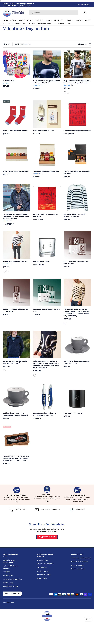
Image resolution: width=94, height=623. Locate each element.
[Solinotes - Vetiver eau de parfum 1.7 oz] (47, 292)
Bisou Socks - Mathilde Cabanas (15, 131)
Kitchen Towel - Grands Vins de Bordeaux (45, 215)
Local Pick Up (42, 567)
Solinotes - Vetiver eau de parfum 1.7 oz (46, 310)
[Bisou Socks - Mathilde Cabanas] (16, 114)
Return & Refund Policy (45, 564)
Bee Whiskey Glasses (41, 261)
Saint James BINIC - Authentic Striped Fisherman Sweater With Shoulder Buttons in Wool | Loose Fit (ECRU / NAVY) (76, 312)
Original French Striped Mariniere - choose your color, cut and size (77, 82)
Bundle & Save (20, 24)
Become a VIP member (79, 561)
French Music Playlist (10, 586)
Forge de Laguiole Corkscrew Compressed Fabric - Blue (44, 414)
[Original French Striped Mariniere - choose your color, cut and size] (77, 64)
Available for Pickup (44, 24)
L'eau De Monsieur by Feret (43, 131)
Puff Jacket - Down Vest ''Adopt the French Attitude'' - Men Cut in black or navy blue (16, 216)
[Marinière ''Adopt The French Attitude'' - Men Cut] (77, 197)
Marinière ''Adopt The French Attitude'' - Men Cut (75, 215)
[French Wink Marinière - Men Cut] (16, 245)
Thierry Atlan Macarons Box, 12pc (46, 171)
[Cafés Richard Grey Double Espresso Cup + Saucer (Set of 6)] (16, 396)
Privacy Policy (42, 578)
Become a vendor (77, 565)
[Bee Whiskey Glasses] (47, 245)
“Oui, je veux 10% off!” (47, 537)
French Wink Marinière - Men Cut (15, 261)
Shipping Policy (42, 560)
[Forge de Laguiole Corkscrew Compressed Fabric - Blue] (47, 396)
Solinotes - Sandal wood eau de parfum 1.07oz (76, 262)
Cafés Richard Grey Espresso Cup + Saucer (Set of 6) (77, 362)
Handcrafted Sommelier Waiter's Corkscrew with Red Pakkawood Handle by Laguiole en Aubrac (16, 458)
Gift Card (6, 572)
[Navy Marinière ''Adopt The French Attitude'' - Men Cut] (47, 64)
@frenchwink (80, 509)
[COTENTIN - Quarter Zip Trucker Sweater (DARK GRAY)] (16, 344)
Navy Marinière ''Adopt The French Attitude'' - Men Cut (46, 82)
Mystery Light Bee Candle (73, 413)
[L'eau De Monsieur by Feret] (47, 114)
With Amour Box (9, 81)
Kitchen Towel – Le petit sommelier (77, 131)
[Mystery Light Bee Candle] (77, 396)
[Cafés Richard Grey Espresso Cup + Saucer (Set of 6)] (77, 344)
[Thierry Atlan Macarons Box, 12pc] (47, 154)
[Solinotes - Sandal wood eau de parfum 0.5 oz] (16, 292)
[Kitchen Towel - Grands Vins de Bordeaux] (47, 197)
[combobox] (53, 12)
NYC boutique (8, 575)
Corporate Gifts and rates (12, 579)
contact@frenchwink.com (50, 509)
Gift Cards (31, 24)
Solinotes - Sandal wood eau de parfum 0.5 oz (15, 310)
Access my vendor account (81, 558)
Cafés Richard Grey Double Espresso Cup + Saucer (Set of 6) (15, 414)
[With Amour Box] (16, 64)
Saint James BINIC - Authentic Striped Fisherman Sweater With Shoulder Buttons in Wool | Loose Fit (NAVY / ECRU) (46, 364)
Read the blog (8, 583)
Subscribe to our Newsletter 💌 (9, 561)
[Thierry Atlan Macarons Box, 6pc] (16, 154)
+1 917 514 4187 (20, 509)
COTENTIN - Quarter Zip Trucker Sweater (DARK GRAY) (15, 362)
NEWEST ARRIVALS (9, 20)
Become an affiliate (78, 569)
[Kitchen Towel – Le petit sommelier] (77, 114)
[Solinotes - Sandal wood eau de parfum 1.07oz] (77, 245)
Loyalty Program (43, 571)
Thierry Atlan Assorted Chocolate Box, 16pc (77, 172)
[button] (90, 13)
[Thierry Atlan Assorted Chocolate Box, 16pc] (77, 154)
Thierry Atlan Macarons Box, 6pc (15, 171)
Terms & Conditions (44, 575)
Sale (69, 24)
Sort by (17, 44)
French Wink (10, 602)
